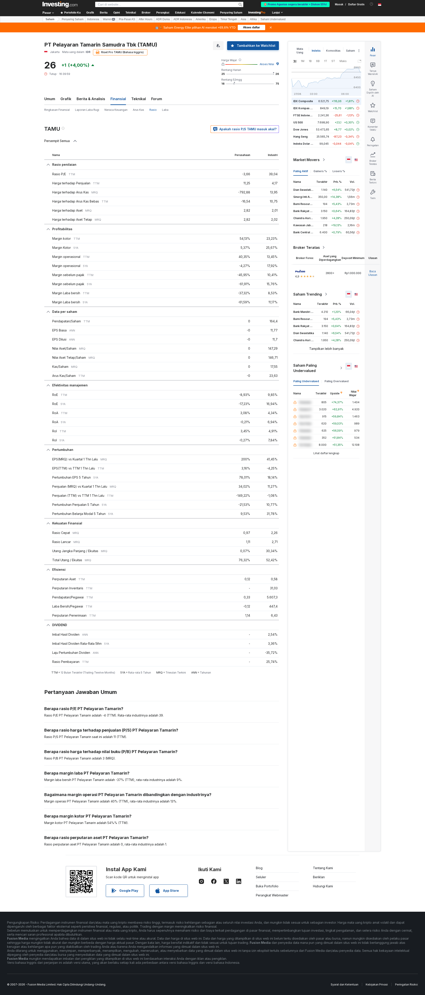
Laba (165, 109)
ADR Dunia (163, 19)
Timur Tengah (228, 19)
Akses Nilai (267, 64)
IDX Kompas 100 (304, 108)
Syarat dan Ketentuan (344, 984)
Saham (50, 19)
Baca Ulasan (372, 273)
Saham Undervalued (273, 19)
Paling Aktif (300, 171)
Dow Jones (300, 129)
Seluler (261, 877)
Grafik (65, 99)
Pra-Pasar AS (127, 19)
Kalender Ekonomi (202, 12)
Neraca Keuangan (116, 109)
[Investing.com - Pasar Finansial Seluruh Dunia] (59, 4)
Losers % (338, 171)
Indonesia (93, 19)
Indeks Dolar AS (303, 143)
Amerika (201, 19)
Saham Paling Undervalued (305, 368)
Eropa (213, 19)
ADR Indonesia (183, 19)
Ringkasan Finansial (57, 109)
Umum (49, 99)
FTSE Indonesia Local (307, 115)
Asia (243, 19)
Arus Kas (138, 109)
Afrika (253, 19)
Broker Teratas (306, 247)
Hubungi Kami (323, 886)
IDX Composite (303, 101)
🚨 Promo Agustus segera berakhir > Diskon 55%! (295, 4)
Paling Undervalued (306, 381)
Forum (156, 99)
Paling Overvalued (337, 381)
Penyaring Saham (231, 12)
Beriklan (319, 877)
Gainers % (320, 171)
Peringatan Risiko (406, 984)
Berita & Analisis (91, 99)
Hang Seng (300, 136)
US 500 (298, 122)
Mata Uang (299, 50)
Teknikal (138, 99)
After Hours (145, 19)
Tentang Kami (323, 868)
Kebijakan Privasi (377, 984)
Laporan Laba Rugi (87, 109)
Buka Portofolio (267, 886)
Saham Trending (307, 294)
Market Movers (306, 160)
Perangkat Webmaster (272, 895)
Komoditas (333, 50)
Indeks (316, 50)
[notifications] (371, 4)
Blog (259, 868)
